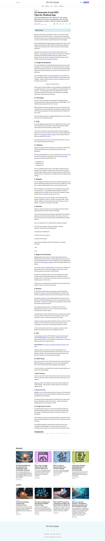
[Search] (20, 2)
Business (17, 500)
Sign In (81, 2)
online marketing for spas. (51, 59)
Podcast (55, 6)
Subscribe (86, 2)
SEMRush (36, 392)
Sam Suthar (18, 478)
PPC (35, 500)
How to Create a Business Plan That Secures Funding (59, 467)
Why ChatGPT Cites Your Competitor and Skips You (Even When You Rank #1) (61, 503)
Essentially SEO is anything (53, 43)
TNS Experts (37, 477)
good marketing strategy (41, 336)
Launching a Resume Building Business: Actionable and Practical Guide (78, 468)
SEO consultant (47, 53)
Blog (51, 6)
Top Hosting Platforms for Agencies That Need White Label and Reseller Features (23, 468)
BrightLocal (37, 383)
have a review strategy (51, 291)
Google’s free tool (48, 194)
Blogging (36, 10)
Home (43, 6)
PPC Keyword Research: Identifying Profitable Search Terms (42, 503)
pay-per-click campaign (61, 336)
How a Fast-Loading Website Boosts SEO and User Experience (41, 467)
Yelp (54, 124)
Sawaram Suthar (56, 474)
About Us (47, 6)
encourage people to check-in (49, 134)
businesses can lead (47, 262)
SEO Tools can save (39, 361)
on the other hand (42, 321)
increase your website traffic (45, 363)
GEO (54, 500)
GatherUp (43, 298)
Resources (61, 6)
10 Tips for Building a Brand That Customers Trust (22, 503)
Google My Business (54, 75)
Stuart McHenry (37, 23)
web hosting (18, 463)
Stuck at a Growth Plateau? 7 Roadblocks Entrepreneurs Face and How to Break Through (79, 504)
